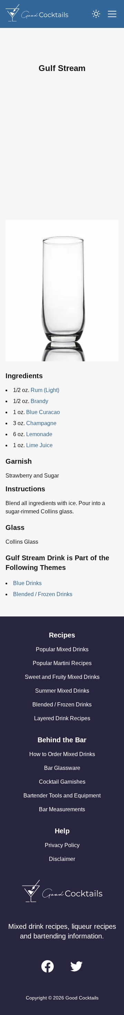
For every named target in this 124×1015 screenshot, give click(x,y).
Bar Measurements (62, 809)
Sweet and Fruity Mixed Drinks (62, 677)
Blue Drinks (27, 583)
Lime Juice (39, 445)
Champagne (41, 423)
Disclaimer (62, 859)
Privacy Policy (62, 845)
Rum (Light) (45, 390)
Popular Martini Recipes (62, 663)
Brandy (39, 401)
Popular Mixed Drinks (62, 649)
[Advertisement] (62, 147)
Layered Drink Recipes (62, 718)
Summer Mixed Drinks (62, 691)
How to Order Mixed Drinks (62, 754)
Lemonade (39, 434)
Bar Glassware (62, 768)
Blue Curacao (43, 412)
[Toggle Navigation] (112, 14)
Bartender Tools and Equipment (62, 795)
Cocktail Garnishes (62, 782)
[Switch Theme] (96, 14)
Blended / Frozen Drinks (42, 594)
